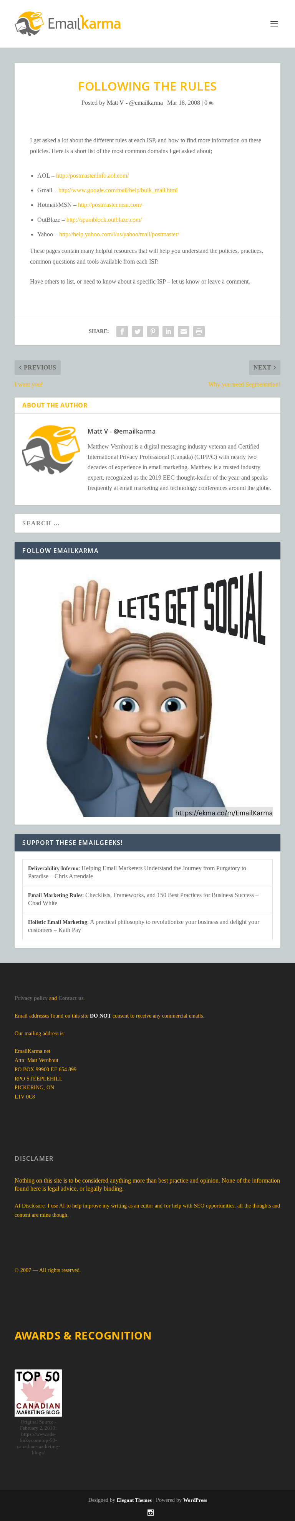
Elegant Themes (134, 1500)
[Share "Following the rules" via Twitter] (137, 331)
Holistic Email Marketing (57, 922)
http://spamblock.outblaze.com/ (104, 219)
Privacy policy (31, 998)
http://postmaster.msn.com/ (110, 204)
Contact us (70, 998)
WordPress (195, 1500)
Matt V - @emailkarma (135, 102)
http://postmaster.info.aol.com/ (92, 175)
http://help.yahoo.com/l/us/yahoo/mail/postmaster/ (119, 234)
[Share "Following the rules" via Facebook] (122, 331)
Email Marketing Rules (55, 895)
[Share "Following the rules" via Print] (199, 331)
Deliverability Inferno (53, 868)
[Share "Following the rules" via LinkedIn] (168, 331)
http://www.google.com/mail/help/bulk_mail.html (117, 190)
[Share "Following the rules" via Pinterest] (153, 331)
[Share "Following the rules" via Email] (183, 331)
